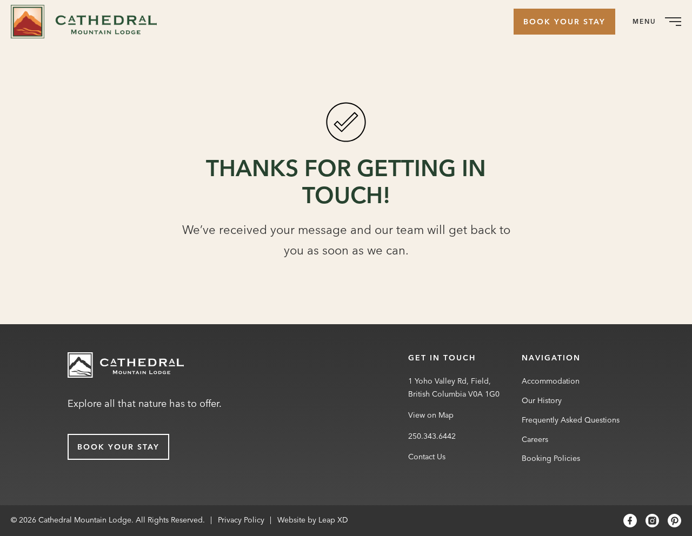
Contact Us (426, 456)
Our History (542, 400)
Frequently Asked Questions (571, 420)
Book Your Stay (118, 447)
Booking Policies (551, 458)
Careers (535, 439)
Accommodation (551, 381)
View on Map (431, 415)
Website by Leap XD (312, 520)
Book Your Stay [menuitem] (564, 21)
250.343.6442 (432, 436)
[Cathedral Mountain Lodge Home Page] (126, 367)
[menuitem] (88, 21)
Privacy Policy (241, 520)
